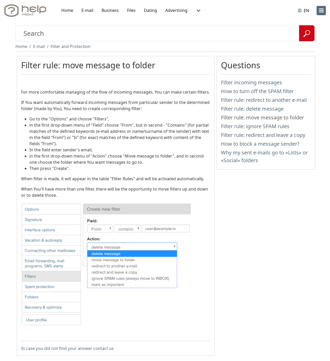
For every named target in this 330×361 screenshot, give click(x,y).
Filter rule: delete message (252, 108)
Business (110, 10)
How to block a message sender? (260, 143)
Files (131, 10)
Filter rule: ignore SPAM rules (255, 126)
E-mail (87, 10)
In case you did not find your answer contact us (67, 348)
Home (67, 10)
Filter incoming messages (251, 82)
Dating (150, 10)
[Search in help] (307, 33)
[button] (198, 10)
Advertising (176, 10)
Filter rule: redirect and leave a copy (263, 135)
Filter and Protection (70, 46)
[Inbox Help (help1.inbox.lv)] (27, 10)
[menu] (321, 10)
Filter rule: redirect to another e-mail (264, 99)
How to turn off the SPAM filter (257, 91)
